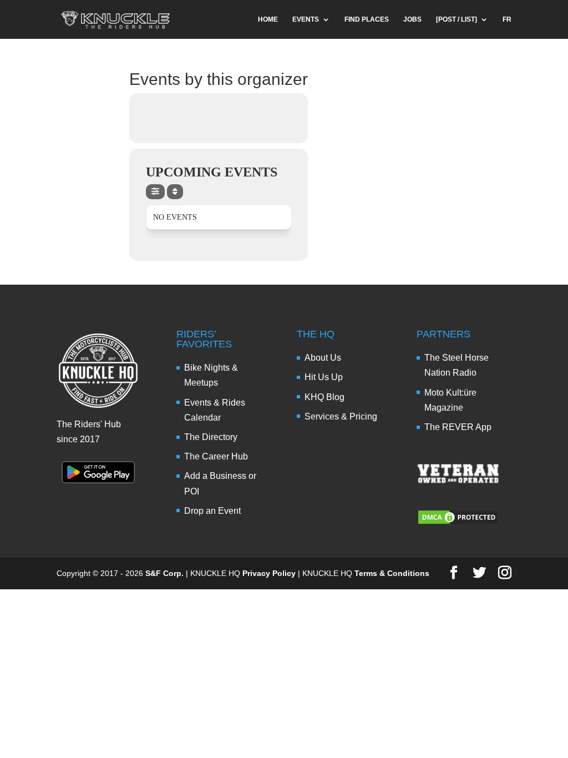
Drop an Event (212, 511)
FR (507, 19)
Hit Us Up (324, 377)
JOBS (412, 19)
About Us (323, 357)
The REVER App (457, 427)
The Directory (210, 437)
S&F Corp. (164, 573)
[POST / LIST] (456, 19)
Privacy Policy (269, 573)
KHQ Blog (324, 397)
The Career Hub (216, 456)
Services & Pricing (341, 416)
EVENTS (305, 19)
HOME (268, 19)
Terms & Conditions (391, 573)
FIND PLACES (366, 19)
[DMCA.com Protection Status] (458, 522)
